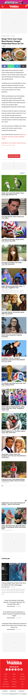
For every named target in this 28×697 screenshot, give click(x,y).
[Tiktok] (15, 669)
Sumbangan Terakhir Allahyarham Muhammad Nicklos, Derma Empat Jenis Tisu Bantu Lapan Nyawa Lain (14, 625)
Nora (4, 46)
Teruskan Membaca (14, 156)
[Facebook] (7, 669)
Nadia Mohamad (5, 587)
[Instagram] (10, 669)
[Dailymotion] (21, 669)
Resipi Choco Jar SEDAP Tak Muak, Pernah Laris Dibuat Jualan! (14, 137)
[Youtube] (18, 669)
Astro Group (24, 693)
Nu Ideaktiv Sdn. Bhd (13, 693)
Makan (13, 35)
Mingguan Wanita (6, 35)
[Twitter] (13, 669)
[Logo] (14, 6)
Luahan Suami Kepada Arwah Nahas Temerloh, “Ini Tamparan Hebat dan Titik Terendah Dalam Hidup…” (14, 602)
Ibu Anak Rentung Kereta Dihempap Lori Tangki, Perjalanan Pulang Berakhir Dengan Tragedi (14, 613)
